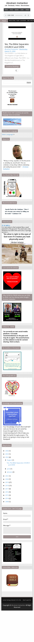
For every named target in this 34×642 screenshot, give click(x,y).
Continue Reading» (12, 66)
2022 (7, 457)
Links (22, 9)
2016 (7, 492)
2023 (7, 454)
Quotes (16, 9)
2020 (7, 479)
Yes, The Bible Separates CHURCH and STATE (17, 45)
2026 (7, 451)
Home (6, 9)
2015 (7, 495)
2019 (7, 482)
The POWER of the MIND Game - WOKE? (20, 20)
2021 (7, 476)
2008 (7, 502)
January (9, 472)
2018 (7, 486)
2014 (7, 498)
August (9, 460)
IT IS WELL (6, 225)
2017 (7, 489)
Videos (27, 9)
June (8, 469)
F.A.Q (11, 9)
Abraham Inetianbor (17, 3)
